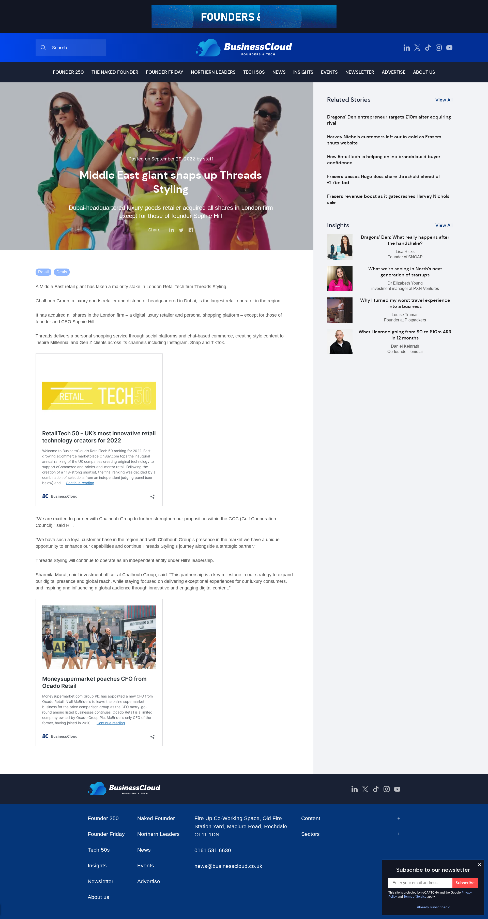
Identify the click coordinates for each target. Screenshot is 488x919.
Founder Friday (164, 72)
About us (424, 72)
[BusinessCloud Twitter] (417, 48)
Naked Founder (156, 818)
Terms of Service (415, 896)
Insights (303, 72)
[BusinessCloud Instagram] (439, 48)
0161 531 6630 (212, 850)
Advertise (393, 72)
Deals (61, 272)
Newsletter (359, 72)
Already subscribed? (433, 907)
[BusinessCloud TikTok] (428, 48)
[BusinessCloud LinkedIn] (407, 48)
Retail (43, 272)
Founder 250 (68, 72)
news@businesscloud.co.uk (228, 866)
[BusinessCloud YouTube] (449, 48)
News (279, 72)
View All (443, 100)
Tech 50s (254, 72)
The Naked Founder (115, 72)
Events (329, 72)
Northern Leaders (213, 72)
